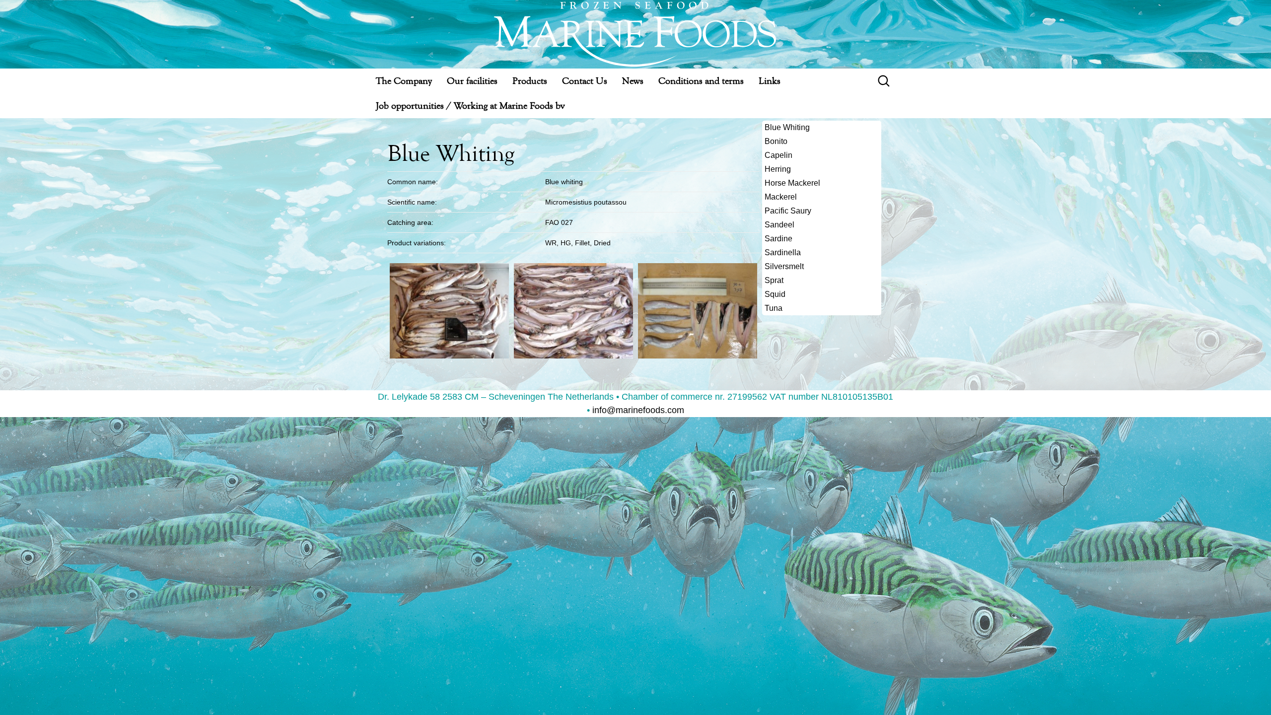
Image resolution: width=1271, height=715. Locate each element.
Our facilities (472, 80)
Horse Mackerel (792, 183)
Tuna (773, 308)
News (632, 80)
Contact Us (584, 80)
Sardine (778, 238)
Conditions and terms (701, 80)
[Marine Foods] (635, 34)
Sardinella (783, 252)
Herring (778, 169)
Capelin (778, 155)
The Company (404, 80)
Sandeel (779, 224)
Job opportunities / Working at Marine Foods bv (470, 105)
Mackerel (781, 197)
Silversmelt (784, 266)
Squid (775, 294)
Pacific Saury (788, 211)
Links (769, 80)
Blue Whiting (787, 127)
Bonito (776, 141)
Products (529, 80)
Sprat (774, 280)
